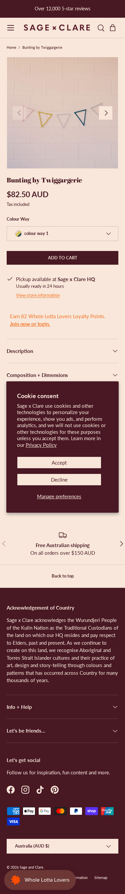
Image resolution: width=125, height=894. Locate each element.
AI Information (76, 877)
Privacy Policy (41, 445)
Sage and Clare (31, 867)
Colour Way (18, 219)
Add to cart (62, 257)
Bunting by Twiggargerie (42, 47)
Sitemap (100, 877)
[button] (114, 27)
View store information (38, 295)
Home (11, 47)
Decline (59, 480)
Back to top (63, 576)
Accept (59, 463)
